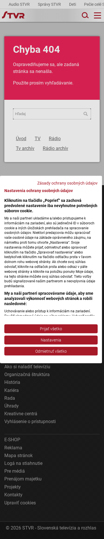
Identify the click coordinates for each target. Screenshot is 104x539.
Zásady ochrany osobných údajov (67, 183)
